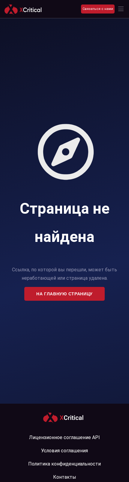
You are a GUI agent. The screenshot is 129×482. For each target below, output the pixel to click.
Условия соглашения (64, 450)
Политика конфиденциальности (64, 464)
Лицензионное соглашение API (64, 437)
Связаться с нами (97, 9)
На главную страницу (64, 293)
